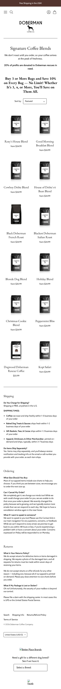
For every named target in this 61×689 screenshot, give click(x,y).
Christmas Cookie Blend (16, 323)
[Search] (11, 12)
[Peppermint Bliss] (44, 303)
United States (14, 634)
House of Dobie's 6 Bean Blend (45, 189)
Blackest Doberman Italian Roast (45, 235)
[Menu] (5, 12)
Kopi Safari (44, 367)
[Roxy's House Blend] (16, 124)
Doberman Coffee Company (21, 624)
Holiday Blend (45, 279)
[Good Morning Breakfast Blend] (44, 124)
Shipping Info (18, 615)
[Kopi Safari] (44, 349)
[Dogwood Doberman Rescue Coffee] (16, 349)
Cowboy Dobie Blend (16, 187)
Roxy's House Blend (16, 141)
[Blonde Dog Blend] (16, 261)
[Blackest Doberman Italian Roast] (44, 216)
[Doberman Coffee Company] (31, 27)
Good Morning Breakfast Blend (45, 143)
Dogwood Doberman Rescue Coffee (16, 369)
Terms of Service (11, 619)
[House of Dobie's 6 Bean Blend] (44, 170)
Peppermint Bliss (44, 321)
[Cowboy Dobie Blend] (16, 170)
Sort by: (18, 101)
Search (6, 615)
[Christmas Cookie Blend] (16, 303)
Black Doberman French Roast (16, 235)
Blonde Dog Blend (16, 279)
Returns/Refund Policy (36, 615)
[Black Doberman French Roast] (16, 216)
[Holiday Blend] (44, 261)
